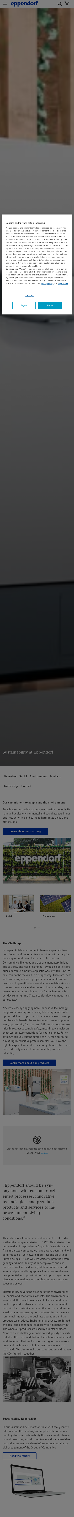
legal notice (63, 283)
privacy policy (47, 283)
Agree (50, 305)
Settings (29, 295)
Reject (24, 305)
